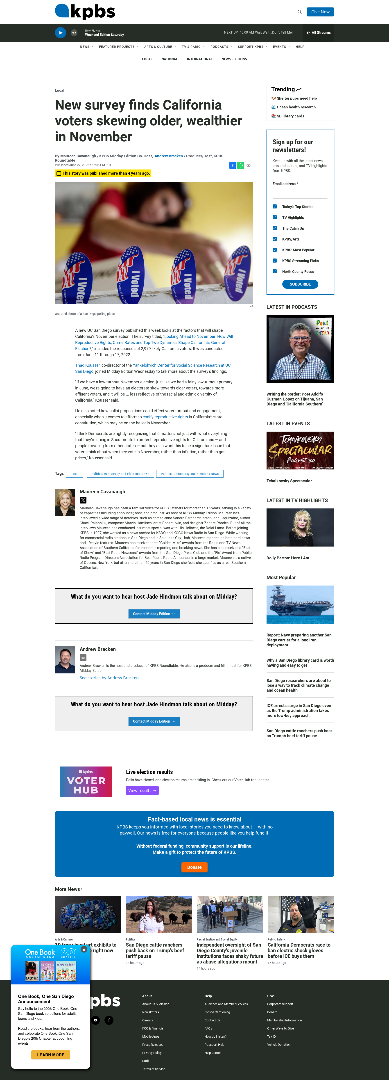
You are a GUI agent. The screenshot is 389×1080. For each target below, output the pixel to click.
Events (279, 46)
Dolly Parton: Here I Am (288, 558)
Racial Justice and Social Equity (217, 939)
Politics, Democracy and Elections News (120, 474)
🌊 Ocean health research (293, 107)
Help (300, 46)
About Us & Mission (155, 1004)
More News (67, 889)
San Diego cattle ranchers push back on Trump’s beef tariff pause (300, 733)
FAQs (208, 1028)
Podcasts (219, 46)
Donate (194, 867)
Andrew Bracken (169, 156)
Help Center (213, 1053)
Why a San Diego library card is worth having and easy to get (300, 663)
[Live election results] (86, 782)
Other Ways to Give (280, 1028)
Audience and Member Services (226, 1004)
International (200, 59)
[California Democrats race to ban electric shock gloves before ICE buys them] (301, 914)
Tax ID (271, 1036)
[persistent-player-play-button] (60, 32)
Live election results (149, 772)
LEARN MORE (50, 1055)
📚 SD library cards (287, 116)
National (169, 59)
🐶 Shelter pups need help (294, 98)
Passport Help (214, 1044)
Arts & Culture (158, 46)
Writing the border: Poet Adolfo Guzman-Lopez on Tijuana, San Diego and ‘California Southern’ (295, 399)
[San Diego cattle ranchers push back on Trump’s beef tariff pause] (159, 914)
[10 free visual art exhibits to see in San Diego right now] (88, 914)
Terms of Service (153, 1069)
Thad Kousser (87, 365)
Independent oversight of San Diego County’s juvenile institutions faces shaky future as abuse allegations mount (230, 953)
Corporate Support (280, 1004)
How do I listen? (216, 1036)
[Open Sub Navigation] (93, 46)
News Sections (234, 59)
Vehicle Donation (279, 1044)
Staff (145, 1061)
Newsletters (150, 1012)
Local (147, 59)
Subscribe (300, 284)
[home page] (85, 12)
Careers (147, 1020)
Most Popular (281, 577)
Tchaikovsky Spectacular (289, 480)
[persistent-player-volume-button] (74, 33)
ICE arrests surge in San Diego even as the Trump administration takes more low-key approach (299, 710)
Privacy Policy (152, 1053)
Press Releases (152, 1044)
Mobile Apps (150, 1036)
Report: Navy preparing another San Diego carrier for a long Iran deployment (299, 640)
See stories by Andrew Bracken (109, 677)
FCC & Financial (153, 1028)
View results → (142, 790)
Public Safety (276, 939)
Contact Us (212, 1020)
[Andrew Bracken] (65, 659)
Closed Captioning (217, 1012)
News (84, 46)
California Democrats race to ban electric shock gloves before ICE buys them (299, 950)
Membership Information (284, 1020)
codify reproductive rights (165, 416)
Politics (131, 939)
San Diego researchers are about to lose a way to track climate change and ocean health (299, 685)
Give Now (320, 11)
